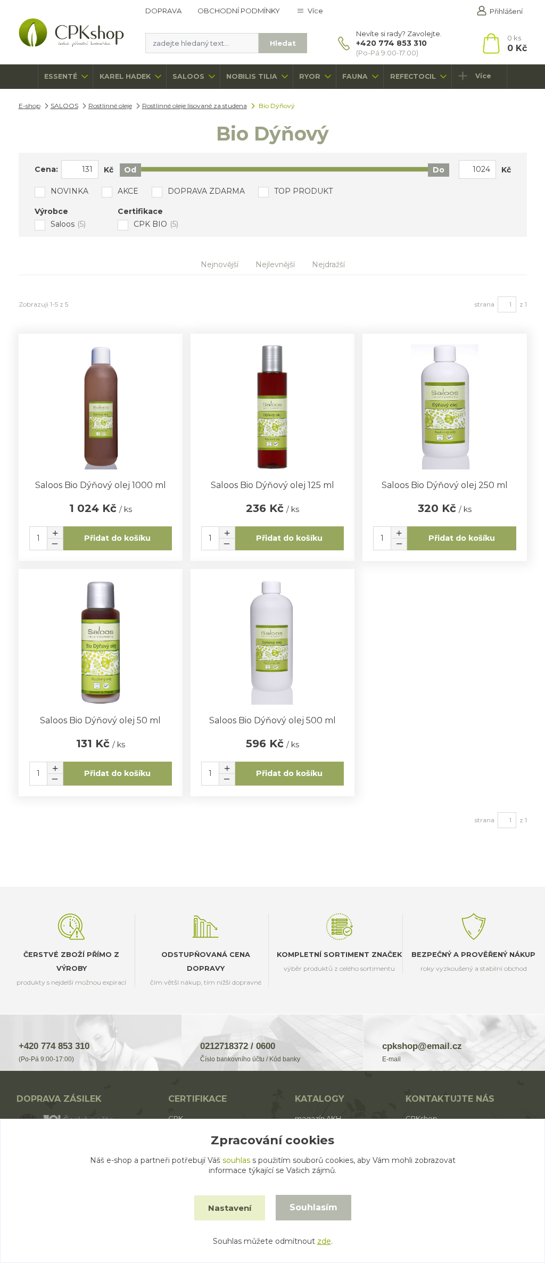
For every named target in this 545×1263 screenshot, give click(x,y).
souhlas (236, 1160)
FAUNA (355, 76)
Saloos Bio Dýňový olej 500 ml (272, 720)
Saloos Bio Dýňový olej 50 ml (100, 720)
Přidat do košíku (117, 538)
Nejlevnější (275, 264)
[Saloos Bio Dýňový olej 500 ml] (272, 642)
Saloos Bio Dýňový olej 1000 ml (100, 485)
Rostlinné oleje (110, 106)
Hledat (283, 43)
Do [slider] (438, 170)
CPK (175, 1118)
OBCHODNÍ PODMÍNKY (238, 10)
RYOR (309, 76)
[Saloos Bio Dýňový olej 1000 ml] (100, 406)
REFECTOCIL (413, 76)
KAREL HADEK (125, 76)
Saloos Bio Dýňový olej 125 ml (272, 485)
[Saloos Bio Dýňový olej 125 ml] (272, 406)
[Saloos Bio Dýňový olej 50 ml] (100, 642)
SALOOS (188, 76)
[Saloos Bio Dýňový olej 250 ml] (444, 406)
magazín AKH (318, 1118)
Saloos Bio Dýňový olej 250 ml (445, 485)
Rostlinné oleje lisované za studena (194, 106)
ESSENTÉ (60, 76)
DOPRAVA (163, 10)
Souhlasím (313, 1207)
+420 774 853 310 (391, 43)
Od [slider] (130, 170)
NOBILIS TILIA (251, 76)
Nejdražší (328, 264)
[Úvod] (72, 32)
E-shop (29, 106)
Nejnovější (219, 264)
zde (324, 1241)
